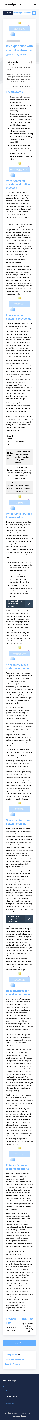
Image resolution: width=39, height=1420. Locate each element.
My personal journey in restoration (18, 74)
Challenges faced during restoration (19, 77)
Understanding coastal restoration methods (18, 68)
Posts (5, 1390)
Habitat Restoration (13, 41)
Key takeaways (14, 65)
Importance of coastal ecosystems (18, 72)
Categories (7, 1387)
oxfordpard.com (15, 4)
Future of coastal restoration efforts (18, 86)
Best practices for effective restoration (16, 83)
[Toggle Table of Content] (29, 62)
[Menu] (35, 4)
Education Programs (12, 1364)
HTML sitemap (8, 1403)
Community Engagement (14, 1360)
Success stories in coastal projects (18, 79)
